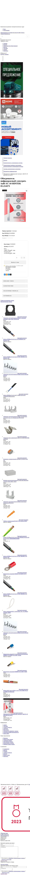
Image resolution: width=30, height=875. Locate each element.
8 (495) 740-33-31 (5, 834)
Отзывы (5, 751)
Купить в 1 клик (15, 262)
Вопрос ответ (6, 755)
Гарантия (5, 728)
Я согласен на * (14, 858)
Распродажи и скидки (8, 743)
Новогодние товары (8, 739)
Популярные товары (8, 741)
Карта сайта (6, 733)
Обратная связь (4, 833)
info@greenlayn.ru (5, 32)
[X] (10, 274)
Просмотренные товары (6, 301)
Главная (5, 43)
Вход (4, 29)
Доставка (5, 48)
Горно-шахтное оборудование (10, 45)
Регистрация (6, 30)
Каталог (5, 44)
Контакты (5, 50)
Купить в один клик (6, 859)
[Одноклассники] (7, 274)
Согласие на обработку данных (10, 731)
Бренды (5, 47)
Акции (5, 724)
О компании (6, 749)
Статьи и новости (7, 727)
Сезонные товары (7, 740)
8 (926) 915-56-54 (13, 32)
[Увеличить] (15, 207)
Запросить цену (5, 872)
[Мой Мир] (8, 274)
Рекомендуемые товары (9, 744)
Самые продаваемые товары (7, 300)
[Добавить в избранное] (26, 191)
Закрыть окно (4, 860)
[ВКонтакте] (5, 274)
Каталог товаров (4, 54)
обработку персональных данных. (17, 858)
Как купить (6, 729)
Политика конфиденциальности (11, 732)
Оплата (5, 49)
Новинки (5, 738)
